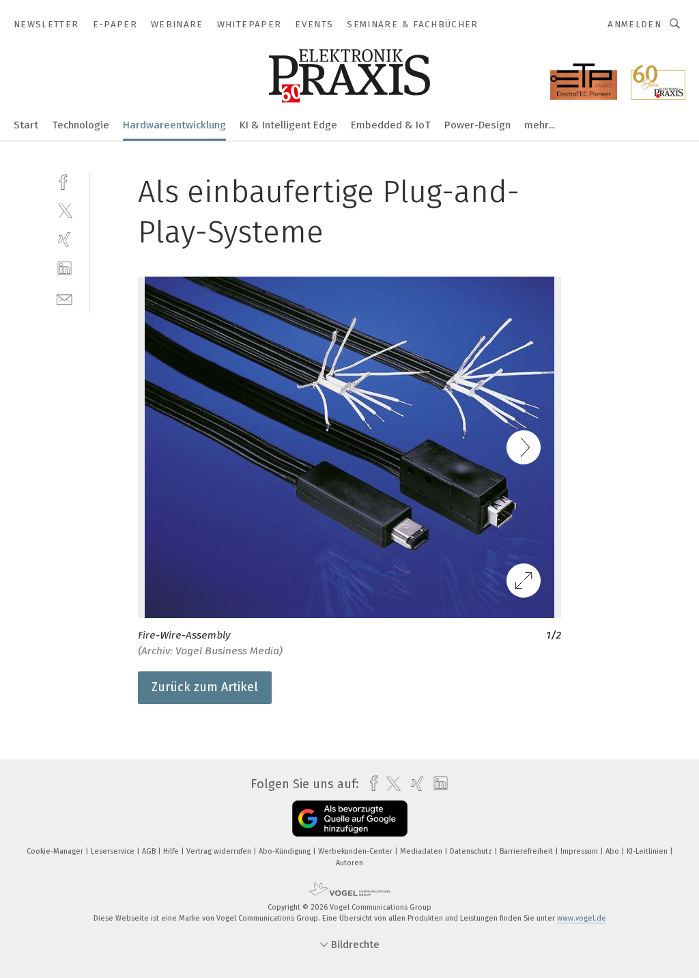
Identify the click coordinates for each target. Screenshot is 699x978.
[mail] (64, 298)
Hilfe (172, 851)
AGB (150, 851)
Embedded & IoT (391, 125)
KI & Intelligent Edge (288, 125)
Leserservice (114, 851)
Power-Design (477, 125)
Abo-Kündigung (286, 851)
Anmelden (634, 24)
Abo (613, 851)
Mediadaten (422, 851)
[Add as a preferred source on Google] (350, 818)
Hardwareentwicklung (174, 125)
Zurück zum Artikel (205, 687)
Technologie (80, 125)
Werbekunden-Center (356, 851)
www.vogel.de (581, 918)
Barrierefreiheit (527, 851)
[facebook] (64, 180)
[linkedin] (64, 268)
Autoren (349, 862)
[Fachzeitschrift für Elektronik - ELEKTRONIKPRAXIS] (26, 124)
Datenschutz (472, 851)
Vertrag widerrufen (219, 851)
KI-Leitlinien (648, 851)
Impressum (580, 851)
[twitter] (64, 210)
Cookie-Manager (56, 851)
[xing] (64, 239)
